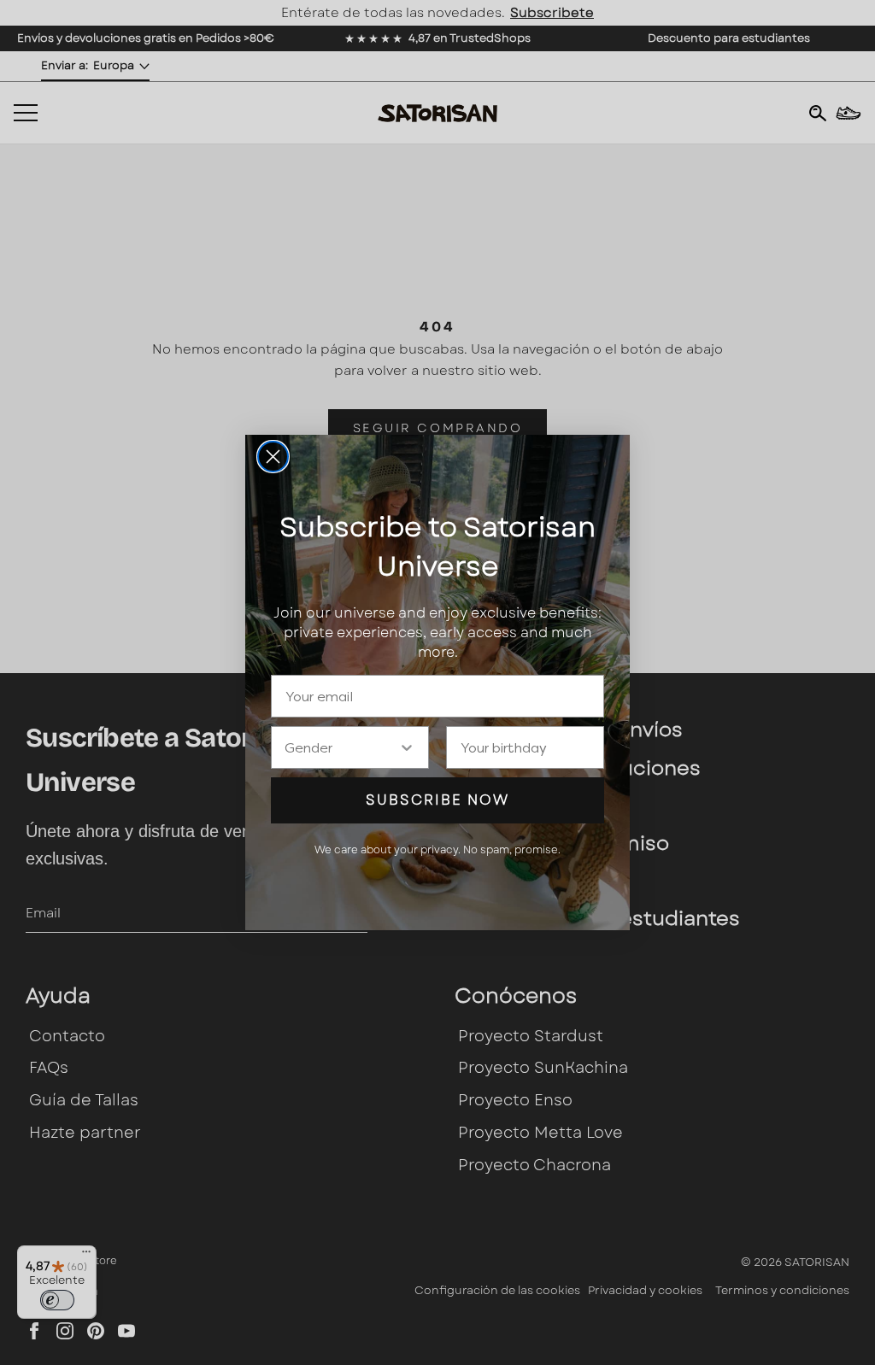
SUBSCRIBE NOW (437, 800)
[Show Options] (406, 747)
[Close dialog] (273, 457)
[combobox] (341, 747)
